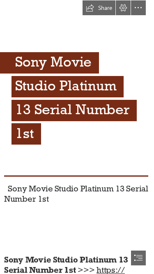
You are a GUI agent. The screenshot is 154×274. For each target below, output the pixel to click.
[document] (77, 137)
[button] (99, 7)
